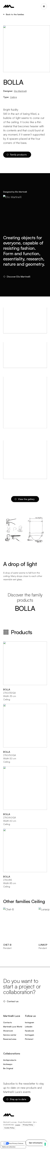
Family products (18, 154)
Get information (36, 1143)
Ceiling (13, 97)
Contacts (7, 1022)
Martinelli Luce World (12, 1026)
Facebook (29, 1031)
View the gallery (26, 499)
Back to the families (15, 14)
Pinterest (29, 1039)
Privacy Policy (28, 1125)
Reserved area (9, 1039)
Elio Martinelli (20, 91)
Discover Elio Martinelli (18, 276)
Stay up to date (18, 1099)
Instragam (29, 1035)
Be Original (8, 1068)
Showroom (8, 1031)
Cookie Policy (9, 1128)
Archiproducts (9, 1060)
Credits (17, 1125)
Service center (9, 1035)
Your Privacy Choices (16, 1143)
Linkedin (28, 1026)
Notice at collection (8, 1147)
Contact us (12, 1001)
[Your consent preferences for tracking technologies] (45, 1144)
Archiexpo (7, 1064)
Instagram (29, 1022)
